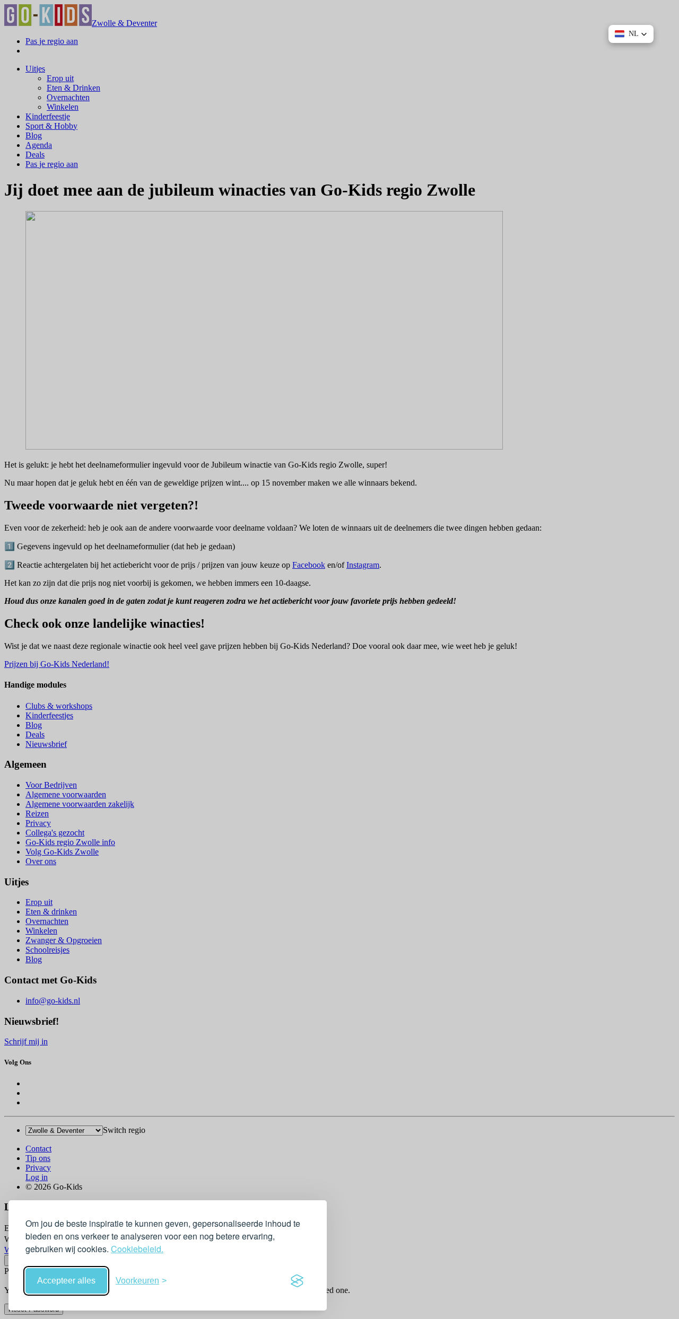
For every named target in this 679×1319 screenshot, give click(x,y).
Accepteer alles (66, 1280)
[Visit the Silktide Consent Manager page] (297, 1281)
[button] (631, 34)
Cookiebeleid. (137, 1249)
